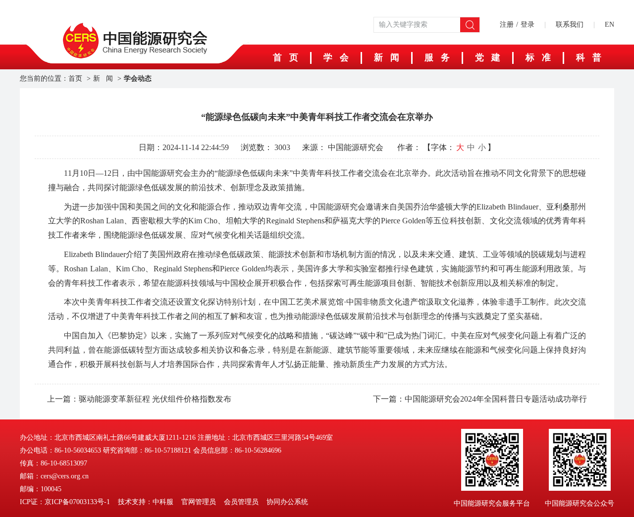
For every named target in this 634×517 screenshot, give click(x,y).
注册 (507, 24)
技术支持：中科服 (145, 502)
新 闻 (386, 57)
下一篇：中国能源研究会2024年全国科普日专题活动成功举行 (480, 399)
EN (609, 24)
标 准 (538, 57)
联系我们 (569, 24)
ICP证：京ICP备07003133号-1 (65, 502)
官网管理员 (198, 502)
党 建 (487, 57)
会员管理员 (241, 502)
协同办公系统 (287, 502)
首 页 (285, 57)
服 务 (437, 57)
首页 (75, 78)
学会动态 (138, 78)
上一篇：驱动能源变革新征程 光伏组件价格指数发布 (139, 399)
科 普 (588, 57)
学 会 (336, 57)
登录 (527, 24)
